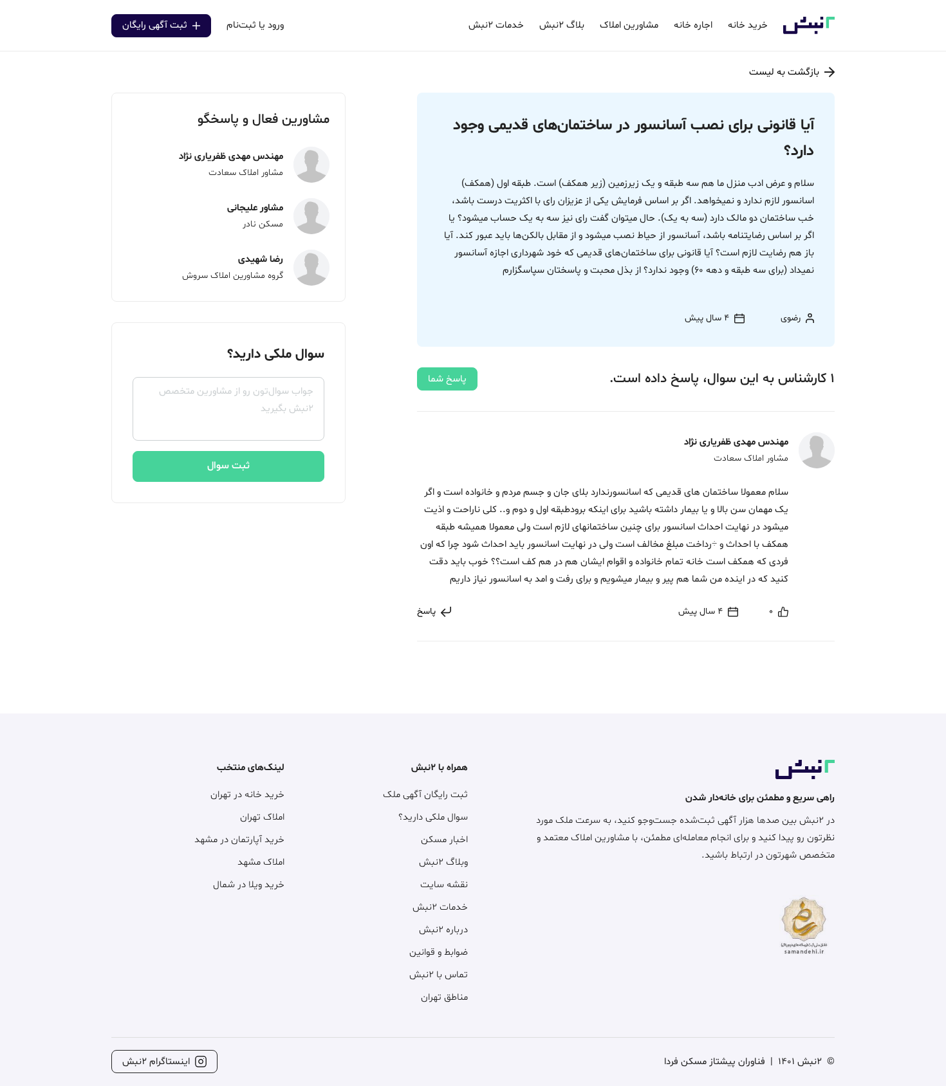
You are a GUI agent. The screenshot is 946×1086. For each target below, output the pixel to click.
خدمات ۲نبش (440, 907)
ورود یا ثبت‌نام (255, 25)
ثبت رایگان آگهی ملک (425, 795)
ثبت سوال (228, 466)
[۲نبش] (809, 32)
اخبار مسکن (444, 840)
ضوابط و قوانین (438, 952)
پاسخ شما (447, 379)
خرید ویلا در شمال (248, 885)
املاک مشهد (260, 862)
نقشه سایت (444, 885)
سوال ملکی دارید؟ (433, 817)
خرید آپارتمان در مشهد (239, 840)
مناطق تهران (444, 997)
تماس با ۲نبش (438, 975)
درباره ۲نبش (443, 930)
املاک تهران (262, 817)
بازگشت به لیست (784, 72)
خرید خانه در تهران (247, 795)
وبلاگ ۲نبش (443, 862)
